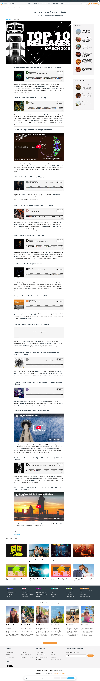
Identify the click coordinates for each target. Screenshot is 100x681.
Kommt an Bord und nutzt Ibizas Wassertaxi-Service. (86, 31)
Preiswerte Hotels (25, 598)
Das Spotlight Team (10, 652)
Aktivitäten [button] (55, 3)
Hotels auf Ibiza (39, 652)
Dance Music (17, 534)
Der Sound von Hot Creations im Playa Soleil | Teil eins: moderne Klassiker (60, 579)
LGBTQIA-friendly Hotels (27, 590)
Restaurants (53, 654)
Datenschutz (23, 652)
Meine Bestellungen (85, 0)
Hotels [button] (35, 3)
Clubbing (53, 652)
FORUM (67, 0)
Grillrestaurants (54, 594)
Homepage (8, 7)
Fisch (52, 592)
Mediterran (53, 590)
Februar (23, 7)
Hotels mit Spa (25, 596)
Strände (82, 592)
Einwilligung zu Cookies (26, 654)
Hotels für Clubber (25, 592)
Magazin (62, 0)
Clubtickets (9, 594)
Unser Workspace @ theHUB (27, 657)
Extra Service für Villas (41, 598)
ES (76, 0)
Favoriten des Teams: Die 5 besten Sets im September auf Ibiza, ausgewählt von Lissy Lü (87, 61)
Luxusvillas (38, 596)
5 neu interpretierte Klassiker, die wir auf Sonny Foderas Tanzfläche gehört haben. (60, 559)
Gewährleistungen (10, 657)
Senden (90, 655)
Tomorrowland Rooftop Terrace (87, 85)
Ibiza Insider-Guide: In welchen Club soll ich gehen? (87, 69)
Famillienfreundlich (70, 590)
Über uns (8, 654)
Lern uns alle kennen (50, 643)
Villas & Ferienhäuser (40, 654)
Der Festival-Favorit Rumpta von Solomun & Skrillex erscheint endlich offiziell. (83, 559)
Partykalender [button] (93, 3)
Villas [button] (41, 3)
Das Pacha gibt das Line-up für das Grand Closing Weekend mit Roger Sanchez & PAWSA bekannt (87, 39)
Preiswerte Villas (39, 590)
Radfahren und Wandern (71, 598)
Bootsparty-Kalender (11, 592)
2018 (18, 7)
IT (79, 0)
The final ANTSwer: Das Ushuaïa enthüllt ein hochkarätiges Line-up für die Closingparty (87, 54)
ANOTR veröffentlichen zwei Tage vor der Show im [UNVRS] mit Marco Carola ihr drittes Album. (83, 579)
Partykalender (10, 590)
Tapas (52, 596)
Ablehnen (64, 678)
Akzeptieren (71, 678)
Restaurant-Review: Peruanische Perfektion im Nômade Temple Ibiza (87, 47)
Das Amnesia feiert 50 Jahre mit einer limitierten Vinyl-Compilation (15, 559)
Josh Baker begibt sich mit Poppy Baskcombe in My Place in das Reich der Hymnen (38, 560)
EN (72, 0)
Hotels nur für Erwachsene (27, 594)
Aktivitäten (53, 655)
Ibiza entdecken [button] (64, 3)
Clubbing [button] (29, 3)
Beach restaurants (55, 598)
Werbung (8, 655)
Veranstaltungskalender (85, 596)
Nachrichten (53, 657)
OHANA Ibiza (85, 101)
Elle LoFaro (8, 19)
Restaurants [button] (48, 3)
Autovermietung (83, 594)
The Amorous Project (87, 93)
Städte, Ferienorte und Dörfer (86, 590)
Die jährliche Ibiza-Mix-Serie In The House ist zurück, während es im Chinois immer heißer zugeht (38, 579)
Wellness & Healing (70, 596)
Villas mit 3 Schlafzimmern (41, 592)
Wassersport (68, 592)
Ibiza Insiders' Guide (11, 598)
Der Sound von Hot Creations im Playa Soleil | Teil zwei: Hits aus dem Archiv (15, 579)
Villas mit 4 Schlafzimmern (41, 594)
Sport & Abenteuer (69, 594)
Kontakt (22, 655)
